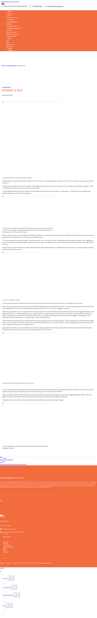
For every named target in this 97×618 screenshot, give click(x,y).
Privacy (2, 563)
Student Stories (10, 44)
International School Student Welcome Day (13, 463)
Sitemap (8, 563)
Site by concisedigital (45, 563)
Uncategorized (11, 65)
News (7, 40)
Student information (8, 547)
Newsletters (9, 46)
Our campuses (7, 545)
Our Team (8, 15)
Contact (10, 48)
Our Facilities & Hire (11, 17)
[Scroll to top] (1, 568)
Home (9, 11)
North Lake (9, 23)
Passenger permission (12, 34)
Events (8, 42)
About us (5, 541)
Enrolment (9, 30)
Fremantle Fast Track (12, 25)
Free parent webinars (6, 459)
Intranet (10, 50)
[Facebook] (1, 516)
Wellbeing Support (11, 36)
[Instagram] (4, 516)
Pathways (10, 19)
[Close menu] (0, 571)
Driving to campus (11, 32)
